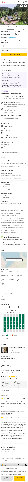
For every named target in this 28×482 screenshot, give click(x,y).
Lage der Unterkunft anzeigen (14, 260)
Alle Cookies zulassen (20, 478)
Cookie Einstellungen (7, 478)
